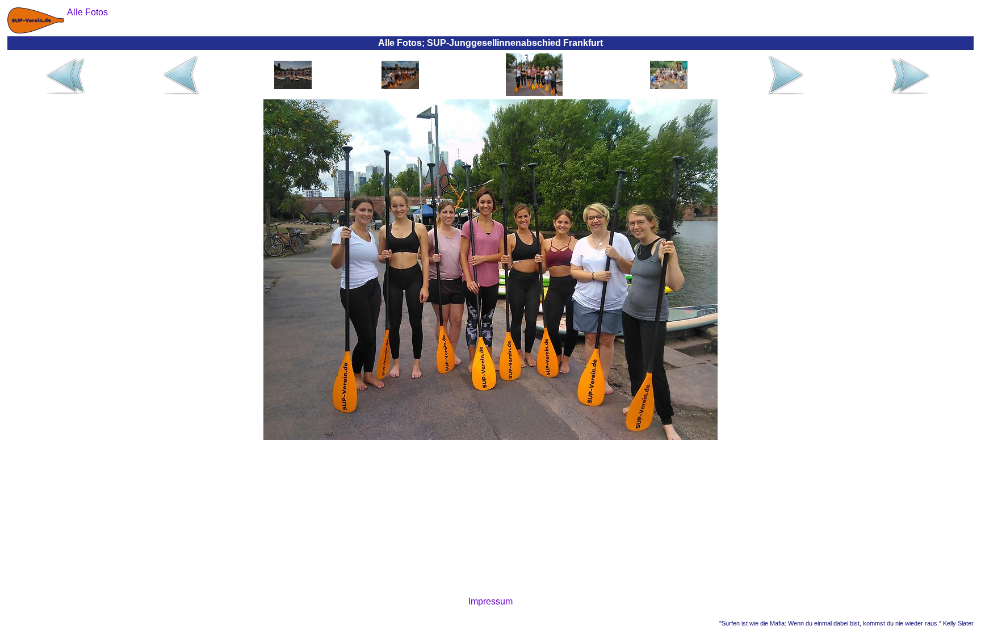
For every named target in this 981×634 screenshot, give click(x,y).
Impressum (490, 601)
